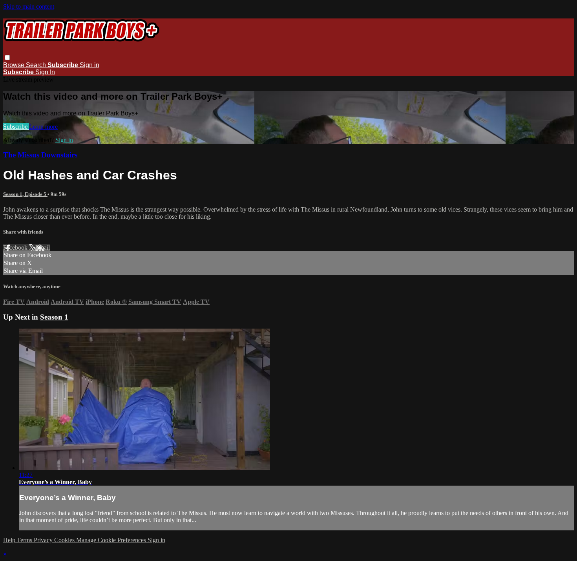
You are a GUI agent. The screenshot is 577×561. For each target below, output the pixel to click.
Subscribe (16, 126)
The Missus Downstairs (40, 155)
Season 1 (54, 317)
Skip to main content (28, 6)
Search (36, 65)
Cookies (65, 540)
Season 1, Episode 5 (25, 194)
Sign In (45, 72)
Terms (25, 540)
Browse (14, 65)
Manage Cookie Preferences (112, 540)
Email (42, 247)
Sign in (89, 65)
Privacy (44, 540)
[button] (7, 57)
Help (10, 540)
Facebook (16, 247)
